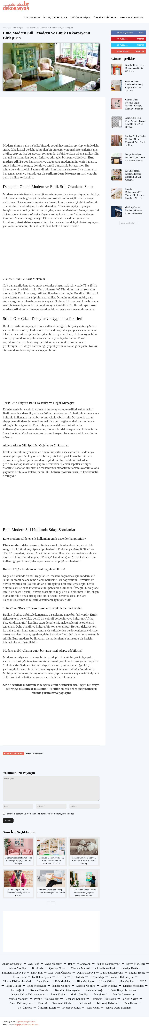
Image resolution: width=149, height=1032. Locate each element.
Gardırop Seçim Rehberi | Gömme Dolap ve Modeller (134, 210)
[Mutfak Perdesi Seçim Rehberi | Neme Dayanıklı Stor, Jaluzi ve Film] (117, 140)
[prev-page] (48, 903)
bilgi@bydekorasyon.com (26, 1024)
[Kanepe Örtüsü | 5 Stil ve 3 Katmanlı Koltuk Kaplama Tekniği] (84, 847)
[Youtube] (143, 1024)
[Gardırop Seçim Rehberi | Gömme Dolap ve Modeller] (117, 211)
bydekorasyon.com (26, 1021)
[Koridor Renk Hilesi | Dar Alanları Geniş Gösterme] (117, 69)
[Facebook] (23, 762)
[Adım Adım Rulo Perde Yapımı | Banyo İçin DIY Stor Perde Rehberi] (117, 122)
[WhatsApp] (43, 762)
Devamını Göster (128, 223)
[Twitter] (30, 762)
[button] (142, 6)
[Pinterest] (37, 762)
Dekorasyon (32, 17)
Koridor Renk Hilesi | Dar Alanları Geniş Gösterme (135, 68)
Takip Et (140, 39)
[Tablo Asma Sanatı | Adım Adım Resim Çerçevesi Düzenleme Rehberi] (84, 878)
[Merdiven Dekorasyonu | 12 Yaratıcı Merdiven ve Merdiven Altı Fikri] (51, 847)
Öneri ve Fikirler (105, 17)
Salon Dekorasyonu (34, 754)
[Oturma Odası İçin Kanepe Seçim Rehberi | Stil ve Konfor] (51, 878)
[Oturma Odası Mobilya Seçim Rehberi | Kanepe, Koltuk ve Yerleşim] (18, 847)
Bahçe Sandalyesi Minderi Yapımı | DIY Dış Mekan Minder (135, 157)
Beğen (141, 33)
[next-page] (53, 903)
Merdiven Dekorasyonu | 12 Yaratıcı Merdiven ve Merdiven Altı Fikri (51, 861)
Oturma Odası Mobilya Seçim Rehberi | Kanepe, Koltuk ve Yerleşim (18, 861)
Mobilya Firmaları (132, 17)
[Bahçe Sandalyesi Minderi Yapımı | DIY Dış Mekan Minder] (117, 158)
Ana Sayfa (7, 27)
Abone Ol (140, 51)
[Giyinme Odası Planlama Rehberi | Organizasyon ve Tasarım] (117, 85)
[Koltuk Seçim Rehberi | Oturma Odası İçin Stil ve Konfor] (18, 878)
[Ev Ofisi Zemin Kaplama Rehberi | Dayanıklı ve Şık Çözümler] (117, 175)
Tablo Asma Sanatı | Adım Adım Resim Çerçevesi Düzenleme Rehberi (84, 893)
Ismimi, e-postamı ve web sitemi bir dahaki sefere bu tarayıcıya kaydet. (40, 813)
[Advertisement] (51, 120)
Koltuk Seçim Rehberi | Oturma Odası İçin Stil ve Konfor (18, 893)
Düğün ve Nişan (80, 17)
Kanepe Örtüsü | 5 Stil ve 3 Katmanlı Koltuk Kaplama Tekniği (84, 861)
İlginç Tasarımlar (55, 17)
